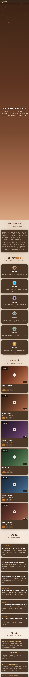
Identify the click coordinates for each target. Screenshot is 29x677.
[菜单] (26, 2)
